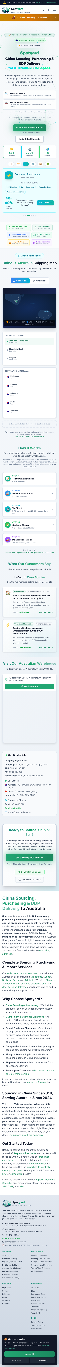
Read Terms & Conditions (46, 2)
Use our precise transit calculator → (29, 437)
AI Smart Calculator (39, 1255)
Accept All (29, 1354)
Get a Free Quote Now (28, 857)
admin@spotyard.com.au (15, 1242)
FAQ (4, 1173)
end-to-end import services (22, 973)
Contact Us (35, 1300)
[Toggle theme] (48, 9)
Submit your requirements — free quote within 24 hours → (29, 552)
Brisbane (7, 980)
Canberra (6, 1303)
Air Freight (41, 280)
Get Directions (31, 686)
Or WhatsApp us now (31, 872)
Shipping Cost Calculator (41, 1259)
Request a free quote (25, 1153)
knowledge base (37, 1163)
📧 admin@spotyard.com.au (18, 812)
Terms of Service (29, 466)
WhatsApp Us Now (12, 1238)
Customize (16, 1360)
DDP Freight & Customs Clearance (25, 1016)
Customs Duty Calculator (41, 1262)
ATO (21, 1186)
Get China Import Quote (27, 127)
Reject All (42, 1360)
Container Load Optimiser (41, 1265)
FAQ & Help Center (38, 1297)
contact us (16, 1173)
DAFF (10, 1186)
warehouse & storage (37, 1082)
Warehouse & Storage (11, 1277)
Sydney (47, 976)
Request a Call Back (31, 879)
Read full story (45, 612)
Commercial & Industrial (12, 1268)
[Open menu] (54, 10)
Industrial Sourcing (10, 1271)
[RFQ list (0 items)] (43, 9)
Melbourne (36, 976)
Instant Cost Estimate (29, 139)
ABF (4, 1186)
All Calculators (37, 1271)
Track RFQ (35, 1313)
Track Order (36, 1307)
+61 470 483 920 (16, 804)
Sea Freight (21, 280)
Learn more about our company (26, 1135)
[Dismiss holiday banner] (55, 17)
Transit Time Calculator (40, 1268)
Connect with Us (38, 1303)
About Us (35, 1288)
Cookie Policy (36, 1328)
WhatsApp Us (14, 808)
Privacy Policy (37, 1322)
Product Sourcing (9, 1259)
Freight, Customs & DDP (12, 1262)
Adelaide (29, 980)
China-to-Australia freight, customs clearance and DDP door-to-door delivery (29, 983)
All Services (7, 1255)
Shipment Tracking (39, 1310)
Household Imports (10, 1274)
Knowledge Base (38, 1294)
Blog (33, 1291)
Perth (16, 980)
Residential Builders (10, 1265)
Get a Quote (44, 203)
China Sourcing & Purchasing (22, 1005)
